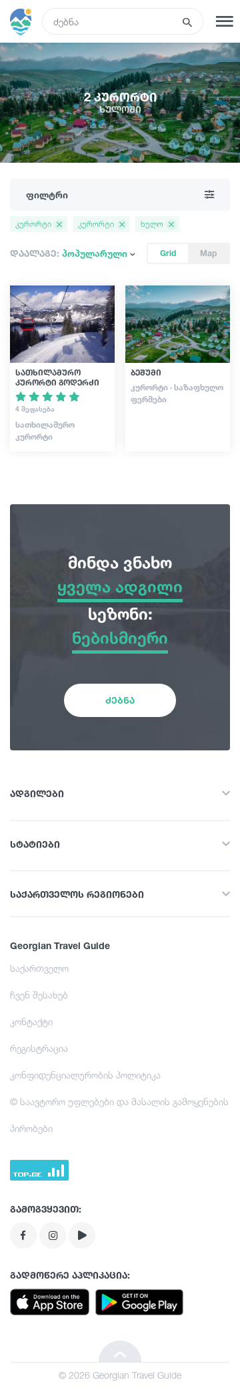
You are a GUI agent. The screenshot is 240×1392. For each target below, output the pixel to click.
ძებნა (120, 700)
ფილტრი (47, 194)
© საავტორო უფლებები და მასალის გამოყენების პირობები (119, 1115)
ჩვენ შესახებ (39, 994)
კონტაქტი (31, 1021)
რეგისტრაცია (39, 1048)
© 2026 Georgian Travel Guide (120, 1375)
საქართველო (39, 968)
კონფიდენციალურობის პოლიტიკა (85, 1075)
